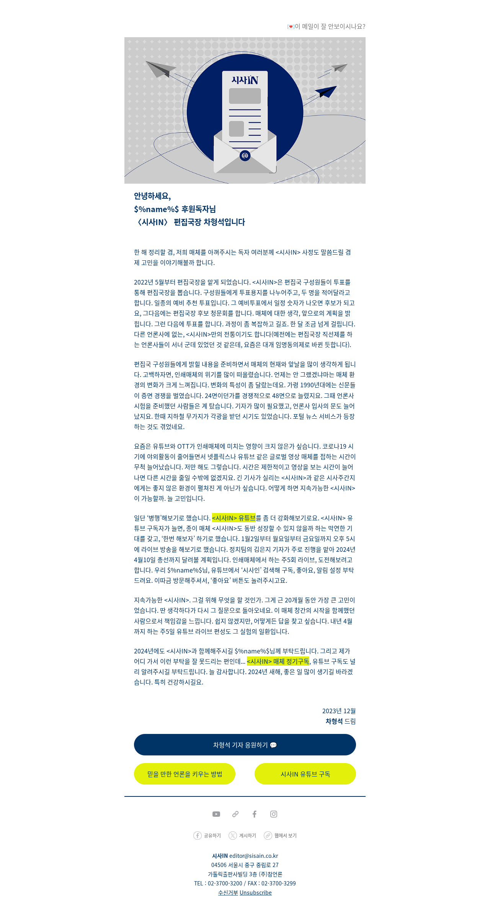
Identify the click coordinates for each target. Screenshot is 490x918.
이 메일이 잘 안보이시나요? (330, 26)
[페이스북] (254, 814)
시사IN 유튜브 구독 (305, 773)
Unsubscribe (256, 892)
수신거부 (228, 892)
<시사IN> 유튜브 (234, 517)
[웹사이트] (235, 814)
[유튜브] (216, 814)
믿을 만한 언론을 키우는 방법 (184, 773)
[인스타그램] (273, 814)
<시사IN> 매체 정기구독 (278, 661)
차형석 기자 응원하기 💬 (245, 744)
